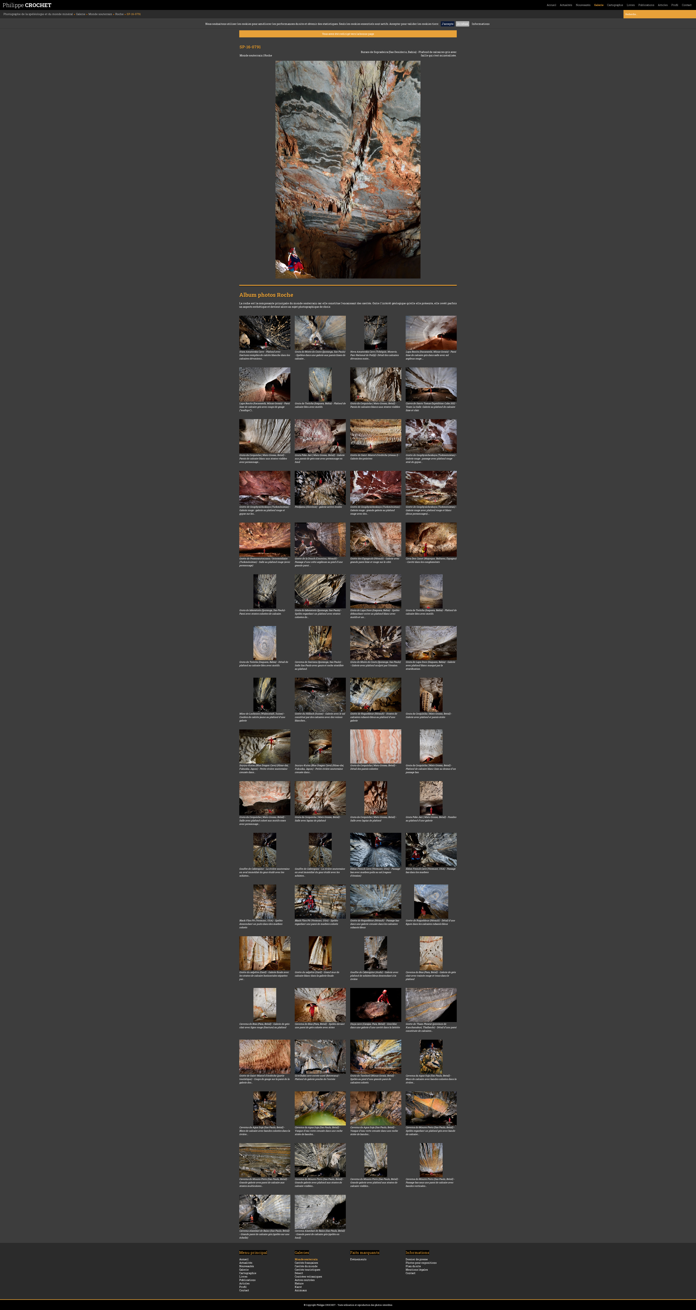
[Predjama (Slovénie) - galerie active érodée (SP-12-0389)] (320, 488)
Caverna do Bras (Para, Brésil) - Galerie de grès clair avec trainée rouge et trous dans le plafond (431, 976)
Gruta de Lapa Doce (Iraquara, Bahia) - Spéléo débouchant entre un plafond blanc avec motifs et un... (374, 614)
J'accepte (447, 24)
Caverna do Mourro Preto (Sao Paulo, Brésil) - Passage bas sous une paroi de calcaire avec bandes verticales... (430, 1182)
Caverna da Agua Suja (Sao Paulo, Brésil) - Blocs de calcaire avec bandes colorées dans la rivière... (431, 1079)
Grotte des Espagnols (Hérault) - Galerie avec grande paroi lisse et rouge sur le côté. (374, 560)
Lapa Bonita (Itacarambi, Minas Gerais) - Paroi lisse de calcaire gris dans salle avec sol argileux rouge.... (431, 355)
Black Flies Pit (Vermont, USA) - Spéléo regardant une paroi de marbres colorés (316, 922)
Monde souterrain (251, 55)
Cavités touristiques (307, 1269)
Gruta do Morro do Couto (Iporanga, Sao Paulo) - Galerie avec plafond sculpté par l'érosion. (375, 663)
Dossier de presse (417, 1259)
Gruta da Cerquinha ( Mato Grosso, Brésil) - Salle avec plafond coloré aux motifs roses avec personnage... (262, 820)
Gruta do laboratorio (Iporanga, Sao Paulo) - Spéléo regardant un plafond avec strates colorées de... (318, 614)
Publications (646, 5)
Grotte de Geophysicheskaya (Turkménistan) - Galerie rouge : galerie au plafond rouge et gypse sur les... (264, 510)
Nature (299, 1283)
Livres (631, 5)
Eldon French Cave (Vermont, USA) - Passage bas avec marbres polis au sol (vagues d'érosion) (375, 872)
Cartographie (615, 5)
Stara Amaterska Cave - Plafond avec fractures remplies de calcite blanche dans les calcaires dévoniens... (264, 355)
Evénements (358, 1259)
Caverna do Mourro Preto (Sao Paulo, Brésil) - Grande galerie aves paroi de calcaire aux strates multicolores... (263, 1182)
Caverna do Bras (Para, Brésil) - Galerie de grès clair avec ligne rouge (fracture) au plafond (264, 1025)
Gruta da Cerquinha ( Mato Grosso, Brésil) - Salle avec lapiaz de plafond (318, 818)
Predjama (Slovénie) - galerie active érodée (318, 506)
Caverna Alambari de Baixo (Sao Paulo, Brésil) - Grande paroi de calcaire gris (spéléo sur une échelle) (264, 1234)
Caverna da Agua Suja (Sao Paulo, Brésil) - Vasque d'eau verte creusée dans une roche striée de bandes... (318, 1131)
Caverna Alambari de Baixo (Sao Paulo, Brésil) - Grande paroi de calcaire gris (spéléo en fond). (320, 1234)
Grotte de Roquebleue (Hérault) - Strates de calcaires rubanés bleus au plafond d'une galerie (373, 717)
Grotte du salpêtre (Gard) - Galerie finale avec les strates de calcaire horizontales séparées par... (264, 976)
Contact (686, 5)
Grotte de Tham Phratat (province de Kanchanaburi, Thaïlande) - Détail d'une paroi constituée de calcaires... (431, 1027)
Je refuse (462, 24)
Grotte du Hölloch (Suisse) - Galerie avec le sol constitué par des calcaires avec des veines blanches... (320, 717)
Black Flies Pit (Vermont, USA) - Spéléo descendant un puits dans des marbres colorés (260, 924)
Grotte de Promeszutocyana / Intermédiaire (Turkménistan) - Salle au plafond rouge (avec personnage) (264, 562)
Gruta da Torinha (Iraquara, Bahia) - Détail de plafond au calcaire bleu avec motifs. (263, 663)
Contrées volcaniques (308, 1276)
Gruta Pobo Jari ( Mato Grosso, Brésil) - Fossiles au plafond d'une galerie (431, 818)
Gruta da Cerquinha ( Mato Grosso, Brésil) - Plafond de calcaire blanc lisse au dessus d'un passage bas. (431, 769)
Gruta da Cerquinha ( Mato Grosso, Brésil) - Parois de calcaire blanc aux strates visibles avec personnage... (263, 458)
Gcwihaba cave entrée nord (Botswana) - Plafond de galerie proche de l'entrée (317, 1077)
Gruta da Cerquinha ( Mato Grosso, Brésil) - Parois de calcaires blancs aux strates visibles (375, 405)
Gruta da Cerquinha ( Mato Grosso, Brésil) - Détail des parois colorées (373, 767)
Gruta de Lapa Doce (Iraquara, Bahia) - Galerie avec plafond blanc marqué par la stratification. (430, 665)
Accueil (551, 5)
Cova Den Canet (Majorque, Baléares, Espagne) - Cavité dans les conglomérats (431, 560)
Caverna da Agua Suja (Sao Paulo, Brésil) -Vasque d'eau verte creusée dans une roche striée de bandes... (374, 1131)
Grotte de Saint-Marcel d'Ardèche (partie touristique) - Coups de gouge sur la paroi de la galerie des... (264, 1079)
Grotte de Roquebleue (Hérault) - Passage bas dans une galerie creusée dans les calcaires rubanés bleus (374, 924)
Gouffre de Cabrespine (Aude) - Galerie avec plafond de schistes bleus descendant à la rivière (374, 976)
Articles (663, 5)
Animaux (301, 1290)
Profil (674, 5)
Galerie (598, 5)
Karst (298, 1287)
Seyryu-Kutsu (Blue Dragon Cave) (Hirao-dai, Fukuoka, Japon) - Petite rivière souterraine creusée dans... (263, 769)
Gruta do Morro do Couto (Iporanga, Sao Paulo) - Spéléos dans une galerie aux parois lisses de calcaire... (320, 355)
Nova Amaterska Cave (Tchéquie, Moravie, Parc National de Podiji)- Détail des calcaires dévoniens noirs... (374, 355)
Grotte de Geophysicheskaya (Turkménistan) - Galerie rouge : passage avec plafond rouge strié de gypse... (431, 458)
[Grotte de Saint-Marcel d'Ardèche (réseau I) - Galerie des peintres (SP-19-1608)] (375, 436)
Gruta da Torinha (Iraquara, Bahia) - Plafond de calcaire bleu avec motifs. (320, 405)
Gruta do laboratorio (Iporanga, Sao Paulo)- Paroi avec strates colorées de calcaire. (262, 612)
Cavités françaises (306, 1262)
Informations (481, 24)
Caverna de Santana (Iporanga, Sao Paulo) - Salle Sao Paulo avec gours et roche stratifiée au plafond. (319, 665)
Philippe (27, 5)
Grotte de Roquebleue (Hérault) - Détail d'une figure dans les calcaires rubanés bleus (430, 922)
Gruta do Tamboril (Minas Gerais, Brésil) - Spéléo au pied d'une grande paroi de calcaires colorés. (372, 1079)
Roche (268, 55)
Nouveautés (583, 5)
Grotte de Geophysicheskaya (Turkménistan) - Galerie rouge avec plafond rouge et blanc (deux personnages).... (431, 510)
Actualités (566, 5)
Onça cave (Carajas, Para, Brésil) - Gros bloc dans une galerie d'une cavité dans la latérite (375, 1025)
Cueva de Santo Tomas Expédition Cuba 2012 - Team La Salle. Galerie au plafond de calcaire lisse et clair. (431, 407)
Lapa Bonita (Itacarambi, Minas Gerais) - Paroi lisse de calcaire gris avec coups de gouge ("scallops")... (264, 407)
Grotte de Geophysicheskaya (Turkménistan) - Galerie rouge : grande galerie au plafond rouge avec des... (375, 510)
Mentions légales (417, 1269)
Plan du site (413, 1266)
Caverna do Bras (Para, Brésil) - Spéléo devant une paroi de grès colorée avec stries (320, 1025)
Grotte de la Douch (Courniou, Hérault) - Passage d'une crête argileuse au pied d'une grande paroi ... (319, 562)
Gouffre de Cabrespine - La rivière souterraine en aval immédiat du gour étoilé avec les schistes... (264, 872)
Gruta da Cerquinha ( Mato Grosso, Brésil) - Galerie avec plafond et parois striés (429, 715)
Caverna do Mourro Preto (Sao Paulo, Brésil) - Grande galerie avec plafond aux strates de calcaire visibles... (319, 1182)
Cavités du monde (306, 1266)
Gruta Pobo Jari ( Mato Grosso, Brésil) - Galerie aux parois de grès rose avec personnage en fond (320, 458)
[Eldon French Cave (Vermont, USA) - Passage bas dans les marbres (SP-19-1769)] (431, 850)
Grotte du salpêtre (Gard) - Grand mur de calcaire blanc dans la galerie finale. (317, 974)
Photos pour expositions (421, 1262)
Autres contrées (305, 1280)
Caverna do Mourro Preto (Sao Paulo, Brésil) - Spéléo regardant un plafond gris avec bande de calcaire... (430, 1131)
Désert (299, 1273)
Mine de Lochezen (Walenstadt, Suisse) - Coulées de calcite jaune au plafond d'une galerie (262, 717)
